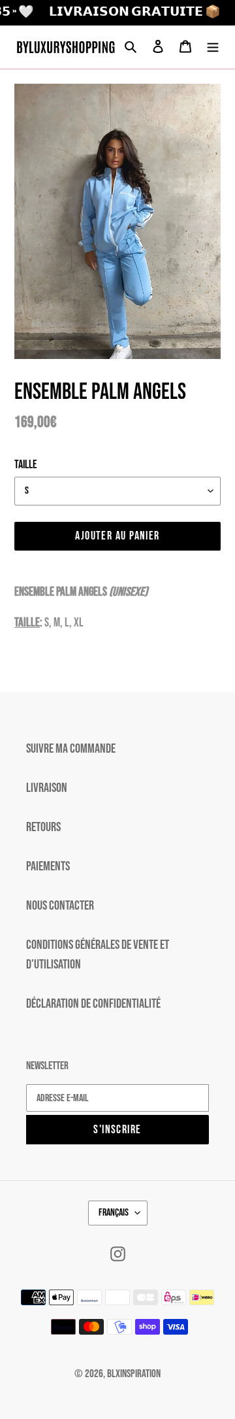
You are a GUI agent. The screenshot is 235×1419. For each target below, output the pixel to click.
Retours (43, 827)
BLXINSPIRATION (134, 1373)
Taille (25, 464)
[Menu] (213, 47)
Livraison (46, 788)
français (114, 1212)
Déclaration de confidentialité (93, 1004)
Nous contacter (60, 906)
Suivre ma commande (71, 749)
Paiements (48, 866)
